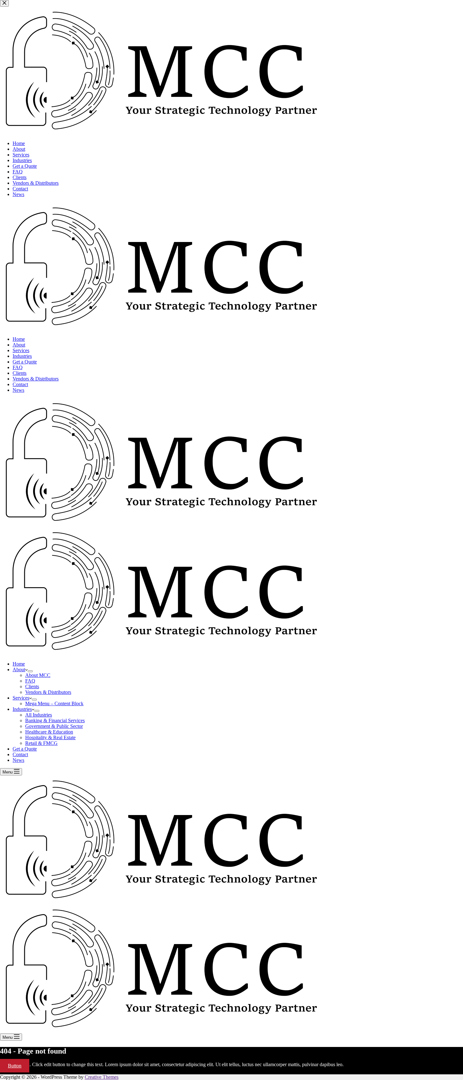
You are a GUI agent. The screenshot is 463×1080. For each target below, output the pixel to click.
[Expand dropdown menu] (30, 671)
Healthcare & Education (49, 731)
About (19, 669)
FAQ (30, 680)
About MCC (37, 675)
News (18, 760)
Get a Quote (25, 748)
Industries (22, 709)
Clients (32, 686)
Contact (20, 754)
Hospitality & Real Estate (50, 737)
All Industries (38, 714)
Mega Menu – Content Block (54, 703)
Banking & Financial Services (55, 720)
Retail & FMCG (41, 743)
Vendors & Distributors (48, 692)
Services (21, 697)
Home (19, 664)
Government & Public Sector (54, 726)
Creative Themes (101, 1077)
